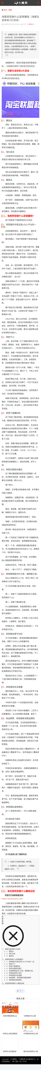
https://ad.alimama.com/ (12, 898)
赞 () (21, 991)
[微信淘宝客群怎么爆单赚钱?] (30, 1043)
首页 (5, 10)
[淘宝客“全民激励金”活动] (10, 1043)
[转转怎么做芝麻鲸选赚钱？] (10, 1026)
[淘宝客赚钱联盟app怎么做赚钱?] (10, 1008)
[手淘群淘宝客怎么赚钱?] (30, 1026)
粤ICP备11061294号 (19, 1061)
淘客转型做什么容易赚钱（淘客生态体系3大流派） (20, 18)
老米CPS (31, 24)
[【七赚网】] (21, 3)
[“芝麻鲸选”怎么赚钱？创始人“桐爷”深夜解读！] (30, 1008)
